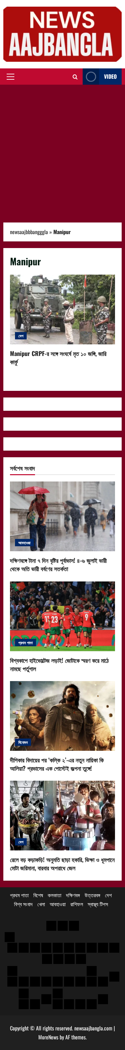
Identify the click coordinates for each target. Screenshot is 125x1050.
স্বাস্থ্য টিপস (98, 904)
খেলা (41, 904)
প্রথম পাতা (25, 642)
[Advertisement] (62, 150)
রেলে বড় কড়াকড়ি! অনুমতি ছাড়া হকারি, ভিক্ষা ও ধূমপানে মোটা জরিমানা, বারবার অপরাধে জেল (62, 863)
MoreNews (48, 1037)
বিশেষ (38, 895)
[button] (10, 77)
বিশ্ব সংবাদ (23, 904)
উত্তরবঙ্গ (92, 895)
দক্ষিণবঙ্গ (73, 895)
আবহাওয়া (24, 542)
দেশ (20, 335)
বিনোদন (23, 742)
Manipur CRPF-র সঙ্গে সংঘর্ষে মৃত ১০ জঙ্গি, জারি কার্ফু (62, 309)
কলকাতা (54, 895)
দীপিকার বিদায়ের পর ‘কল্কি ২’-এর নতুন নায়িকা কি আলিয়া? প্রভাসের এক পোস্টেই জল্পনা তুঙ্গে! (57, 763)
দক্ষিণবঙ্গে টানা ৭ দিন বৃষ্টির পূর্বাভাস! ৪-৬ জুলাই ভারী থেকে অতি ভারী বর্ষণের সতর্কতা (58, 564)
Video (110, 76)
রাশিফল (76, 904)
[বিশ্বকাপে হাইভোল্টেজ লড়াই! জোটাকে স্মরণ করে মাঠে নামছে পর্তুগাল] (62, 616)
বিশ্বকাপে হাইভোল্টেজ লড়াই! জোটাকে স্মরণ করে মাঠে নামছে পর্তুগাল (59, 664)
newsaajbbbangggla (29, 232)
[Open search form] (75, 76)
